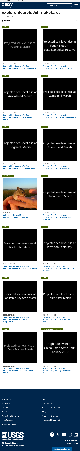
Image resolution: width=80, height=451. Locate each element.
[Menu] (76, 5)
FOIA (43, 399)
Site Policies (6, 403)
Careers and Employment (51, 416)
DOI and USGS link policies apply (54, 408)
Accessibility (6, 399)
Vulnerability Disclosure (10, 416)
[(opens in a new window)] (52, 434)
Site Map (5, 408)
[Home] (7, 7)
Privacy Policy (47, 403)
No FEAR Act (6, 412)
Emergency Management (51, 420)
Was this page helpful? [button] (62, 449)
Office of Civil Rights (9, 424)
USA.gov (45, 412)
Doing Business (7, 420)
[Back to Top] (73, 444)
